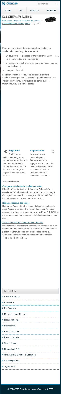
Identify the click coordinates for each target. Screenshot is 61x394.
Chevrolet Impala (12, 296)
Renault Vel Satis (12, 331)
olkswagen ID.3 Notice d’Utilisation (20, 355)
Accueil (8, 10)
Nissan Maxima (11, 320)
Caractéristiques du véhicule (13, 24)
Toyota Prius (10, 366)
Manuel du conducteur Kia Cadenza (27, 21)
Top (21, 10)
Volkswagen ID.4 (11, 361)
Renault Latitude (11, 337)
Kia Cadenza (7, 21)
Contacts (34, 10)
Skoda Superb (10, 343)
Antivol (27, 24)
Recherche (51, 10)
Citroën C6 (9, 302)
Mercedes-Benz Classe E (15, 314)
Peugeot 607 (10, 326)
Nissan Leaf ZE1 (11, 349)
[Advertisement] (30, 36)
